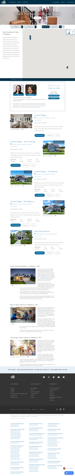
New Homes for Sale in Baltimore (33, 429)
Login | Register (56, 2)
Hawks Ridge (40, 115)
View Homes (37, 17)
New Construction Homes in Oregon (54, 429)
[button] (12, 2)
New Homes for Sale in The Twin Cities (34, 443)
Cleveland (18, 5)
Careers (32, 395)
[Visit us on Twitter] (49, 377)
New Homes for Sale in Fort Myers (15, 448)
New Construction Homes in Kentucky (36, 423)
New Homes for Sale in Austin (52, 454)
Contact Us (63, 2)
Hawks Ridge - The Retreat (46, 171)
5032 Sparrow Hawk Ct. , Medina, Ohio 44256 (22, 204)
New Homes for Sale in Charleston (52, 439)
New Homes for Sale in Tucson (14, 426)
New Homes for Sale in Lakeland (14, 451)
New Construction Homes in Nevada (35, 446)
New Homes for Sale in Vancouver (52, 468)
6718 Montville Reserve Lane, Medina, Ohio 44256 (46, 234)
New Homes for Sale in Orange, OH (41, 369)
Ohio (15, 5)
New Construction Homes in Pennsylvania (55, 433)
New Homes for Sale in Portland (52, 430)
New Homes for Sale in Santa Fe (33, 461)
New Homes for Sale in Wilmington (34, 471)
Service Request (71, 2)
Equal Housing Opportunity (55, 388)
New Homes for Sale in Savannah (14, 464)
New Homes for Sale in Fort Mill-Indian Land (54, 441)
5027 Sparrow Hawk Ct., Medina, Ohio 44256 (45, 118)
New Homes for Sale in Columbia (52, 440)
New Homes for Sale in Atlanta (14, 463)
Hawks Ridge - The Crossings (22, 141)
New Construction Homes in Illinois (16, 467)
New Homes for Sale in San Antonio (52, 458)
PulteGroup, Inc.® (13, 397)
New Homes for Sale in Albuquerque (34, 460)
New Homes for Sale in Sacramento (15, 437)
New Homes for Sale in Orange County (15, 433)
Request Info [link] (54, 98)
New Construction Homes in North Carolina (37, 464)
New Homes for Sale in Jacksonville (15, 449)
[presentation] (0, 15)
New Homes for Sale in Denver (14, 442)
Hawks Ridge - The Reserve (22, 201)
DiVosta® (12, 391)
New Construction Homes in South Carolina (55, 437)
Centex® (12, 388)
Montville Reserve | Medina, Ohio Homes (58, 369)
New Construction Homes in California (17, 429)
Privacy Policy (42, 409)
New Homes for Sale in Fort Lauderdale (15, 447)
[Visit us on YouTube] (59, 377)
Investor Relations (34, 393)
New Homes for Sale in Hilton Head (52, 444)
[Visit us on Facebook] (44, 377)
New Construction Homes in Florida (16, 445)
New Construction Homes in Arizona (17, 423)
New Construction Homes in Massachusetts (36, 433)
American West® (13, 395)
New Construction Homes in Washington (55, 465)
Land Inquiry (52, 400)
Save (57, 135)
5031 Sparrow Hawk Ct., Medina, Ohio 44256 (21, 144)
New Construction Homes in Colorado (17, 441)
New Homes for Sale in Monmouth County (34, 453)
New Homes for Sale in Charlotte (33, 467)
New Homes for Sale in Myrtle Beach (53, 445)
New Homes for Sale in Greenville (52, 443)
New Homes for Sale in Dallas (52, 455)
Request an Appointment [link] (54, 95)
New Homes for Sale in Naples (14, 452)
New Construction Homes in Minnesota (36, 442)
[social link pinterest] (22, 129)
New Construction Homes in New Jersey (36, 452)
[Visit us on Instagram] (63, 377)
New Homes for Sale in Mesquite (33, 449)
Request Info (49, 135)
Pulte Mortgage (34, 388)
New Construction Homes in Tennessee (54, 448)
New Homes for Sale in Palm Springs (15, 434)
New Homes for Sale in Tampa (14, 457)
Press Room (52, 393)
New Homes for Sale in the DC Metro (34, 430)
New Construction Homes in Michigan (35, 437)
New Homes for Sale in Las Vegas (33, 447)
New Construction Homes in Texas (54, 453)
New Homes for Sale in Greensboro (34, 468)
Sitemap (32, 397)
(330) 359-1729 (38, 236)
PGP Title (32, 389)
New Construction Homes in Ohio (54, 423)
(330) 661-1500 (38, 120)
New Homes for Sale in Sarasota (14, 456)
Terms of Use (34, 409)
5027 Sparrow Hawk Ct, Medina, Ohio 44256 (45, 174)
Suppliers (51, 391)
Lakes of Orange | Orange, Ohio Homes (25, 369)
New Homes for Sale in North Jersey (34, 454)
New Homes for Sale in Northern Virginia (53, 462)
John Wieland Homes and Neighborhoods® (18, 393)
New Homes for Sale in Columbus (52, 426)
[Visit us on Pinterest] (54, 377)
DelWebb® (12, 389)
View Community (39, 135)
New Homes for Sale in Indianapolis (15, 473)
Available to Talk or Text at (54, 85)
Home (11, 5)
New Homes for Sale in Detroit (33, 439)
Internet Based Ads (53, 389)
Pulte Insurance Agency (35, 391)
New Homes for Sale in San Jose (14, 438)
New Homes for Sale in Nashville (52, 450)
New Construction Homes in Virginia (54, 461)
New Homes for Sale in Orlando (14, 453)
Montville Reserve (42, 231)
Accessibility (52, 395)
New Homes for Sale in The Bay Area (15, 430)
